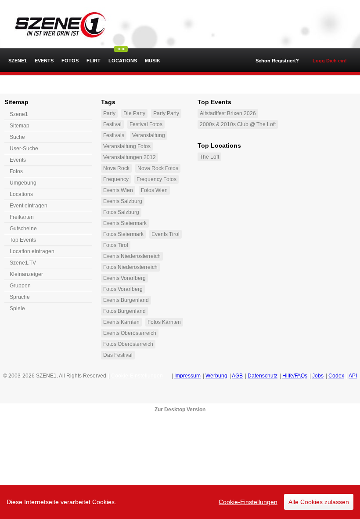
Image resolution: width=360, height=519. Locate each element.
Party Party (166, 113)
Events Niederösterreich (132, 256)
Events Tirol (165, 234)
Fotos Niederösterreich (130, 267)
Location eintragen (32, 251)
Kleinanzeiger (26, 274)
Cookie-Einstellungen (248, 501)
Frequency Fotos (156, 179)
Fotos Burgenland (124, 311)
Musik (152, 60)
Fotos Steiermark (123, 234)
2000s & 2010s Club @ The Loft (238, 124)
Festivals (113, 135)
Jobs (318, 376)
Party (109, 113)
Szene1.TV (23, 263)
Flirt (93, 60)
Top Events (23, 240)
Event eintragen (28, 206)
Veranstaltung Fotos (127, 146)
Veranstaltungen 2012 (129, 157)
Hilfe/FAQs (294, 376)
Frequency (116, 179)
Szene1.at (56, 24)
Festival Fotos (146, 124)
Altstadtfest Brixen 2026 (228, 113)
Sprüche (20, 297)
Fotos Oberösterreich (128, 344)
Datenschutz (262, 376)
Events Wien (118, 190)
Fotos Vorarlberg (123, 289)
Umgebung (23, 183)
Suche (17, 137)
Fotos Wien (154, 190)
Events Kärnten (121, 322)
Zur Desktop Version (180, 409)
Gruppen (20, 286)
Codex (336, 376)
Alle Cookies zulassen (318, 501)
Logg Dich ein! (330, 60)
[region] (180, 502)
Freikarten (22, 217)
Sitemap (19, 126)
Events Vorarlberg (124, 278)
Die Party (134, 113)
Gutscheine (23, 228)
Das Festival (118, 355)
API (353, 376)
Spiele (17, 308)
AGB (237, 376)
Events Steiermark (125, 223)
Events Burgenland (126, 300)
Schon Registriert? (277, 60)
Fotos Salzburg (121, 212)
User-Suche (24, 148)
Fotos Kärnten (164, 322)
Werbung (216, 376)
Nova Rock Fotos (157, 168)
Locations (122, 60)
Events (44, 60)
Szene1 (19, 114)
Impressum (187, 376)
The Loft (209, 157)
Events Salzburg (122, 201)
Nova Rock (116, 168)
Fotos (70, 60)
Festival (112, 124)
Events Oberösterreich (129, 333)
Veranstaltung (148, 135)
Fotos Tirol (115, 245)
